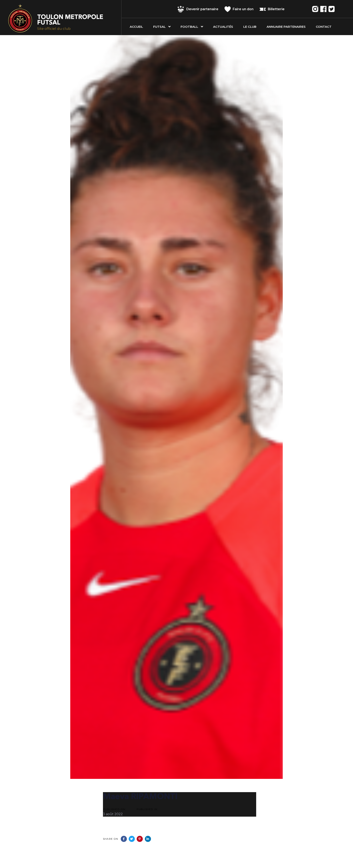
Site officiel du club (54, 29)
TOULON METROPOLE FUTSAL (70, 20)
